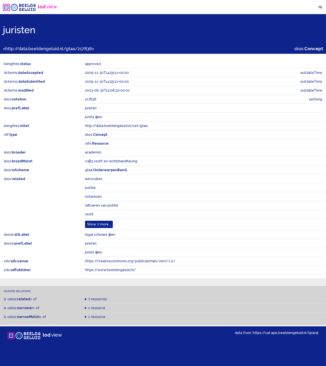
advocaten (93, 179)
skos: (308, 48)
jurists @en (93, 252)
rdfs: (97, 143)
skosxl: (16, 234)
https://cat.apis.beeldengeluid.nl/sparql (285, 333)
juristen (91, 243)
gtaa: (106, 170)
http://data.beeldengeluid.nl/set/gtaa (116, 126)
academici (93, 152)
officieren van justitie (101, 205)
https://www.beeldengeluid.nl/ (110, 270)
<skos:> (19, 299)
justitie (90, 188)
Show (99, 224)
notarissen (93, 196)
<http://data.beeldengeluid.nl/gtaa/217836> (48, 48)
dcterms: (23, 73)
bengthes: (17, 64)
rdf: (10, 135)
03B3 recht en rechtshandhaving (111, 161)
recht (89, 214)
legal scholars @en (100, 234)
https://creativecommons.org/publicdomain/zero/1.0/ (130, 261)
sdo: (16, 261)
